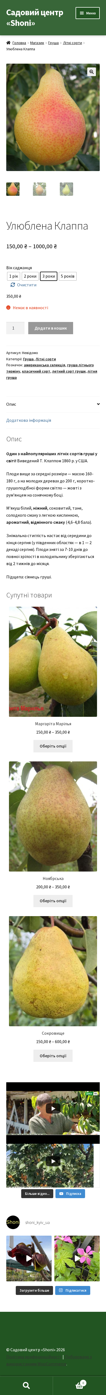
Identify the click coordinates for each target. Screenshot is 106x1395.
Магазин (37, 42)
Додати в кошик (51, 328)
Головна (19, 42)
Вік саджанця (19, 267)
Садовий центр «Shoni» (34, 17)
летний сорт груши (69, 371)
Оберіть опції (53, 746)
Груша (53, 42)
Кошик (68, 1381)
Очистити (26, 284)
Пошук (26, 1386)
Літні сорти (72, 42)
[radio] (13, 276)
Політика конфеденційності (33, 1356)
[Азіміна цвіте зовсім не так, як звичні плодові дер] (29, 1258)
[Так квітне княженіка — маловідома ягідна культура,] (77, 1258)
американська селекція (44, 364)
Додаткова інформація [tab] (28, 420)
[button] (91, 71)
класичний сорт (36, 371)
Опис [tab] (11, 404)
